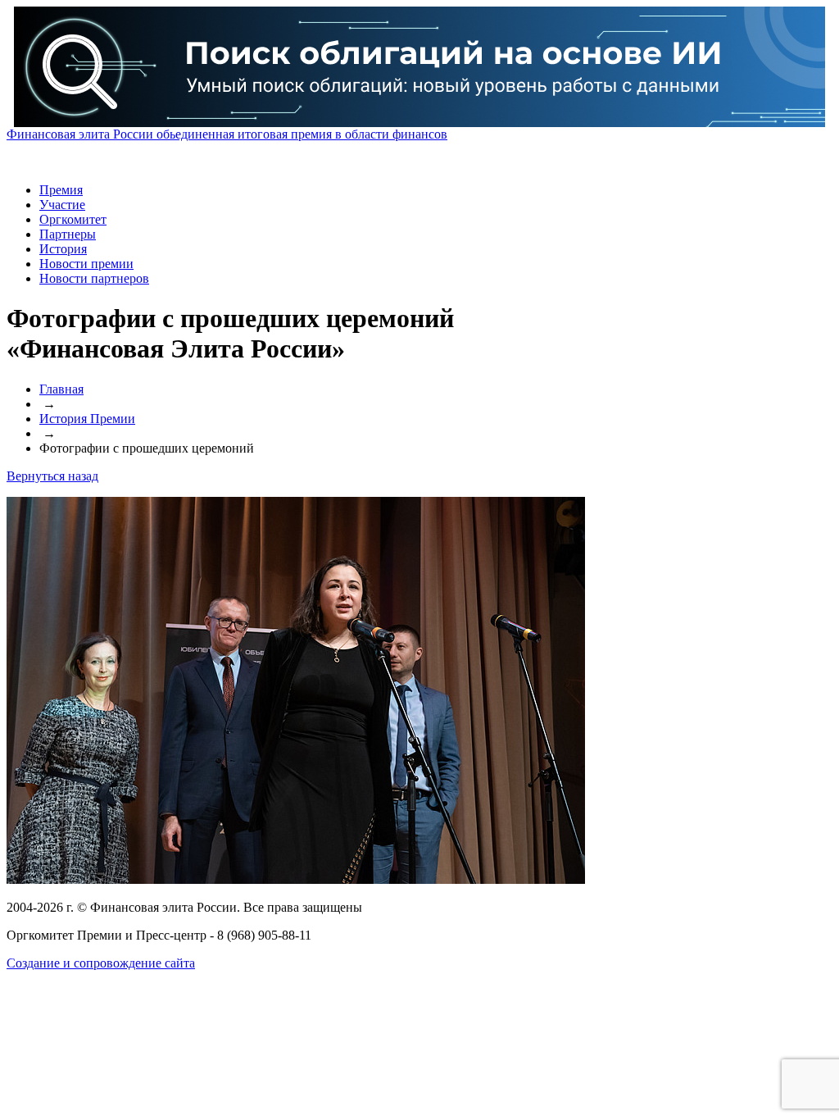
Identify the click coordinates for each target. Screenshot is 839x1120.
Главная (61, 389)
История (63, 249)
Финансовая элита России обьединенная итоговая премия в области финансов (227, 134)
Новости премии (86, 264)
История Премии (87, 419)
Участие (62, 205)
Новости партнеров (94, 278)
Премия (61, 190)
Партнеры (67, 234)
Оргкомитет (73, 219)
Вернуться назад (52, 476)
